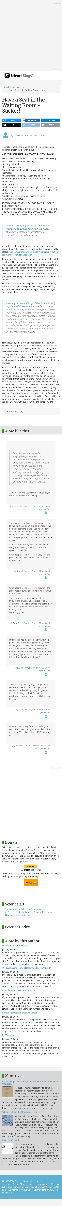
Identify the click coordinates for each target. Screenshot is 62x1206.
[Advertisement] (31, 36)
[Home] (18, 76)
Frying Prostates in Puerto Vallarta (19, 1012)
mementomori (20, 135)
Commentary (17, 411)
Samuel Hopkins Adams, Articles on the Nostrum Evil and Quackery (30, 1082)
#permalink (44, 509)
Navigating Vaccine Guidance (18, 915)
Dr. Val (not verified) (26, 667)
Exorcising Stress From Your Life (18, 990)
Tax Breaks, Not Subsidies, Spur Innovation (25, 909)
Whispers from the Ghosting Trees (19, 1112)
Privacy (47, 1181)
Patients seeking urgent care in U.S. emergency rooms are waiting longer (29, 227)
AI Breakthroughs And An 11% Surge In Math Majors (29, 912)
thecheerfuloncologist (14, 87)
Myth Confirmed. (10, 1140)
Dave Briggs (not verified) (24, 623)
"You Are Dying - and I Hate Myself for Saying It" (26, 968)
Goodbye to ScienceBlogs (15, 945)
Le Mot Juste (8, 1035)
